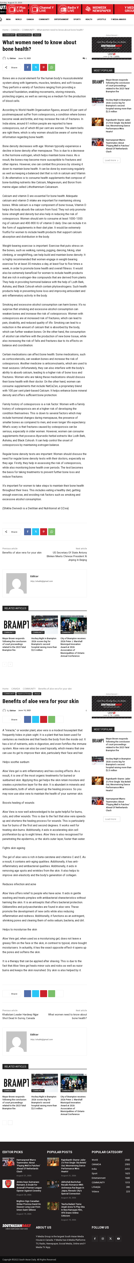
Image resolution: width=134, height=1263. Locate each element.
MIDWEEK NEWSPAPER (102, 9)
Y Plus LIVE (21, 9)
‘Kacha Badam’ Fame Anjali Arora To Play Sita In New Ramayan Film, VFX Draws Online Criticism (73, 1210)
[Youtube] (118, 1239)
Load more (110, 160)
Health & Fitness (24, 35)
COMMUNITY (28, 29)
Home (5, 29)
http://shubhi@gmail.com (41, 581)
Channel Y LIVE (46, 9)
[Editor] (4, 58)
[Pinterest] (43, 67)
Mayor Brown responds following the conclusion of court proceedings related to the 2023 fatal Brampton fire (14, 644)
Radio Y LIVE (73, 9)
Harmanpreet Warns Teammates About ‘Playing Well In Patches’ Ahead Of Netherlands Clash (118, 146)
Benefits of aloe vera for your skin (22, 552)
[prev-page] (4, 664)
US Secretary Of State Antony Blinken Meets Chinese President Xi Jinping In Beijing (67, 556)
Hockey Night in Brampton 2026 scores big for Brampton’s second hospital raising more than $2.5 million (44, 644)
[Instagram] (103, 1239)
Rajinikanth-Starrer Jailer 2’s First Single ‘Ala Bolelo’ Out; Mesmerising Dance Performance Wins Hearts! (118, 126)
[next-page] (10, 664)
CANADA (15, 29)
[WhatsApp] (51, 67)
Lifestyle (37, 35)
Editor (13, 58)
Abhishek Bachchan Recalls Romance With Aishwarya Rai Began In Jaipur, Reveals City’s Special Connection (72, 1188)
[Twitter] (35, 67)
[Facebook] (27, 67)
